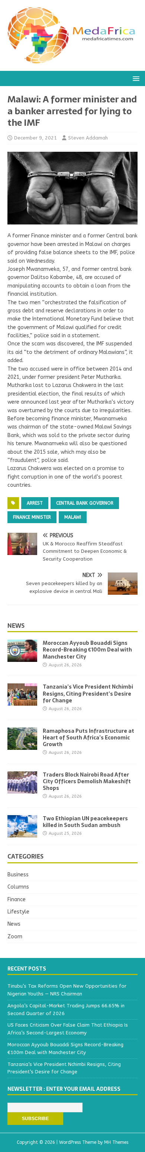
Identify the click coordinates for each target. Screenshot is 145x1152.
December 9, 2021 (35, 138)
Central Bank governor (84, 503)
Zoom (14, 936)
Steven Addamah (88, 138)
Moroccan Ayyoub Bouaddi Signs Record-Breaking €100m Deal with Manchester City (87, 649)
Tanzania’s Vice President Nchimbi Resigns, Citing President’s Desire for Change (88, 693)
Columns (18, 887)
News (16, 625)
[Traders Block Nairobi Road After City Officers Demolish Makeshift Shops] (22, 789)
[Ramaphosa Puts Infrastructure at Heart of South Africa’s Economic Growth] (22, 745)
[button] (134, 78)
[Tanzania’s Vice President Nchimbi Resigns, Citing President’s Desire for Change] (22, 701)
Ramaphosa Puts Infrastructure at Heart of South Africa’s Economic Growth (88, 737)
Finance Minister (32, 517)
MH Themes (116, 1142)
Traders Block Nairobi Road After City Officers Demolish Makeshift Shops (87, 781)
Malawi (72, 517)
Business (18, 875)
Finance (16, 899)
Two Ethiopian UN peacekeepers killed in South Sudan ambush (85, 821)
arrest (35, 503)
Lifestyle (18, 912)
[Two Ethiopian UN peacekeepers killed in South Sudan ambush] (22, 833)
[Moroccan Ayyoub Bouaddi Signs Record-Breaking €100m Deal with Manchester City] (22, 657)
